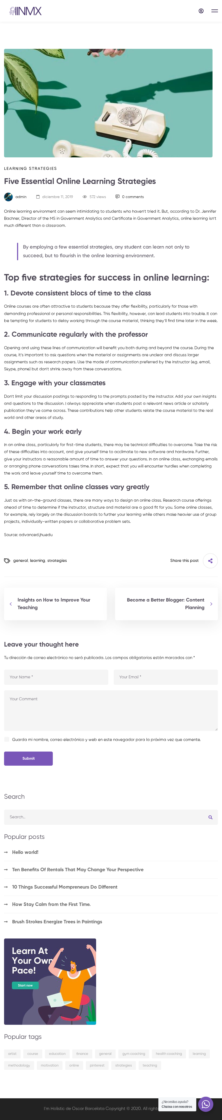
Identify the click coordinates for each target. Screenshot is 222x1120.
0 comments (133, 197)
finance (82, 1054)
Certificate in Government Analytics (145, 219)
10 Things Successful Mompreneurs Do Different (64, 887)
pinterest (97, 1065)
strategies (57, 561)
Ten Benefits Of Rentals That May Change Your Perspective (77, 869)
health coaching (169, 1054)
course (32, 1054)
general (20, 561)
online (74, 1065)
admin (20, 197)
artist (12, 1054)
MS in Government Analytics (76, 219)
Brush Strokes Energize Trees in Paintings (57, 921)
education (57, 1054)
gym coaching (133, 1054)
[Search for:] (111, 817)
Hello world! (25, 852)
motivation (49, 1065)
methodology (19, 1065)
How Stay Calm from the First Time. (51, 904)
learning (37, 561)
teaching (150, 1065)
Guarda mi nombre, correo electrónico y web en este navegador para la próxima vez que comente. (106, 740)
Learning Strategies (30, 169)
